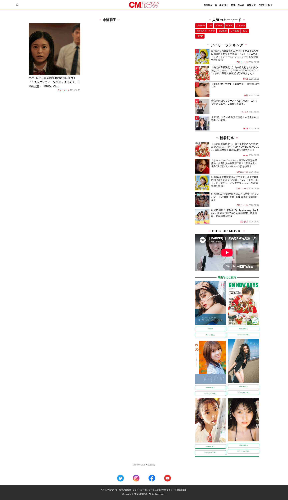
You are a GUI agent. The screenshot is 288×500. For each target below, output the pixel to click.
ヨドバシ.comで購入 (243, 335)
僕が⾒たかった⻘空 (206, 31)
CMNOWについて (109, 490)
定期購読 (210, 328)
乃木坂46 (240, 25)
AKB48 (229, 25)
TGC (245, 31)
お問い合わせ (265, 5)
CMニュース (210, 5)
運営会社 (182, 490)
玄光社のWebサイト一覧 (165, 490)
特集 (233, 5)
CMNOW (201, 25)
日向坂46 (235, 31)
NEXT (241, 5)
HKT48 (200, 36)
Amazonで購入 (210, 335)
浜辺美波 (223, 31)
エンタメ (224, 5)
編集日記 (251, 5)
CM (210, 25)
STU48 (219, 25)
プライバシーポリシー (143, 490)
